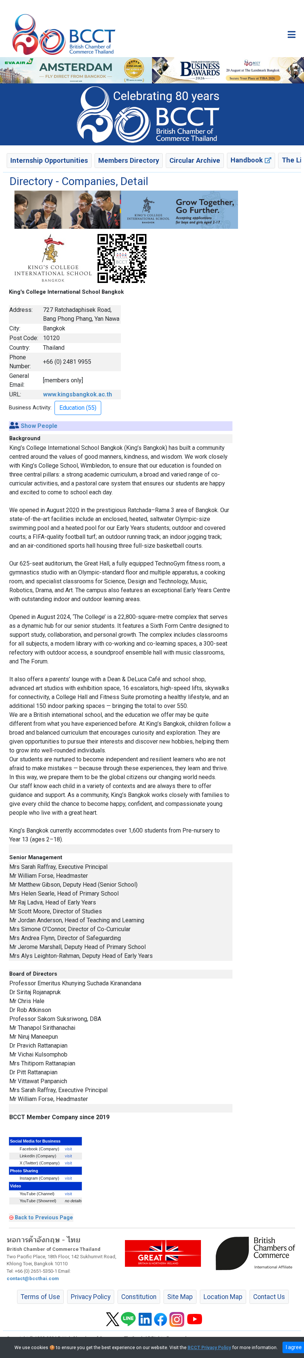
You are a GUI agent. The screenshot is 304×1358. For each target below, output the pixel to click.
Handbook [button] (248, 160)
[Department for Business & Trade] (163, 1253)
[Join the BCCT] (152, 114)
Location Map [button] (223, 1297)
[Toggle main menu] (291, 34)
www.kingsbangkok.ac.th (77, 394)
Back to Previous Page (44, 1217)
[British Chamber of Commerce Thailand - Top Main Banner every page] (228, 70)
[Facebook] (160, 1318)
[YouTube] (194, 1318)
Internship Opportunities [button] (49, 160)
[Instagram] (176, 1318)
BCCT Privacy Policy (209, 1347)
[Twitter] (112, 1318)
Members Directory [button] (128, 160)
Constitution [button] (138, 1297)
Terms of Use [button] (40, 1297)
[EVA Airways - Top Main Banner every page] (76, 70)
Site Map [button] (180, 1297)
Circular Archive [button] (194, 160)
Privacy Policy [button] (90, 1297)
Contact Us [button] (269, 1297)
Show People (39, 425)
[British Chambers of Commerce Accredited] (257, 1253)
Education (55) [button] (77, 407)
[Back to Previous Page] (11, 1217)
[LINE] (128, 1318)
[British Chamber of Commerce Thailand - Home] (63, 34)
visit (68, 1149)
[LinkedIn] (145, 1318)
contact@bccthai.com (33, 1278)
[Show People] (14, 425)
